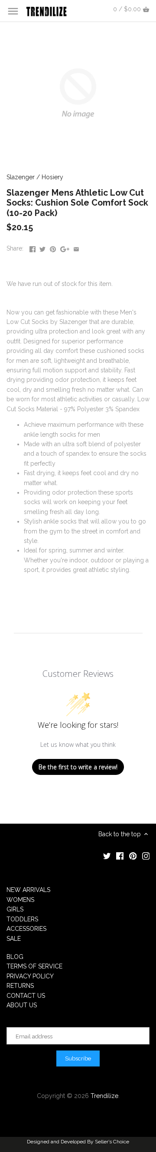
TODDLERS (22, 919)
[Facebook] (120, 855)
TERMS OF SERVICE (34, 966)
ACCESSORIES (26, 928)
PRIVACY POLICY (30, 976)
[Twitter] (107, 855)
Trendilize (104, 1095)
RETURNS (20, 985)
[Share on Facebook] (32, 247)
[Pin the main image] (53, 247)
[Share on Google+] (64, 247)
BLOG (14, 956)
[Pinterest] (133, 855)
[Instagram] (146, 855)
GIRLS (14, 909)
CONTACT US (25, 995)
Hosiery (52, 177)
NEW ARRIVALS (28, 889)
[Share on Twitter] (42, 247)
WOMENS (20, 899)
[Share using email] (76, 247)
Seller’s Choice (112, 1142)
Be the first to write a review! (78, 767)
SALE (13, 938)
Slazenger (20, 177)
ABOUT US (21, 1005)
